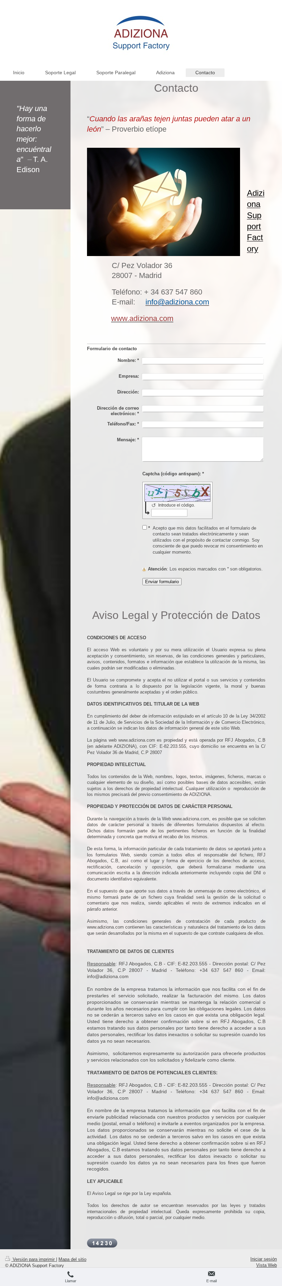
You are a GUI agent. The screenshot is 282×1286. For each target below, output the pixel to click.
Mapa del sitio (72, 1259)
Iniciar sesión (263, 1259)
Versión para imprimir (33, 1259)
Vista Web (266, 1265)
